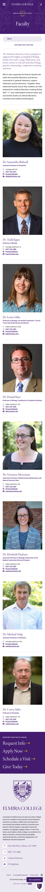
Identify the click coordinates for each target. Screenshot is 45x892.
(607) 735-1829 (10, 487)
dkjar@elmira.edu (11, 411)
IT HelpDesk (13, 864)
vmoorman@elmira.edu (13, 491)
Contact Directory (15, 858)
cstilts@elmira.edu (12, 724)
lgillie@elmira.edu (11, 334)
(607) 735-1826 (10, 407)
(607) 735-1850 (10, 719)
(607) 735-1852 (10, 566)
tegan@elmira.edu (12, 254)
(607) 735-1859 (10, 329)
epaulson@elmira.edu (13, 571)
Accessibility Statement (20, 875)
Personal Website (11, 174)
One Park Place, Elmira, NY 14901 (22, 845)
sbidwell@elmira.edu (12, 176)
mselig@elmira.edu (12, 646)
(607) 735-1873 (10, 172)
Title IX (8, 875)
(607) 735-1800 (14, 851)
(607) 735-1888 (10, 249)
